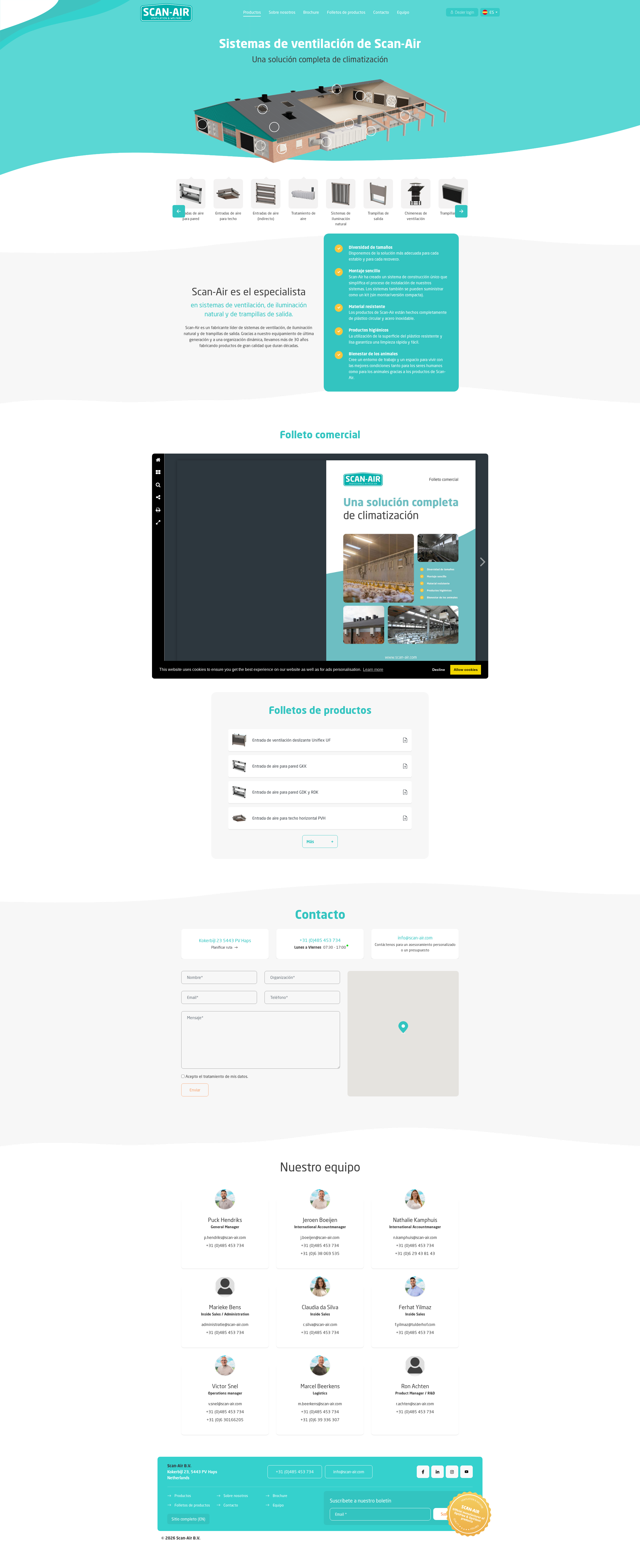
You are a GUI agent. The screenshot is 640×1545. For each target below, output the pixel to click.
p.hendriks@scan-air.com (225, 1237)
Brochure (311, 12)
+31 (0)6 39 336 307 (320, 1419)
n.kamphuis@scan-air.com (415, 1237)
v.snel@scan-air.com (225, 1403)
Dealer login (464, 12)
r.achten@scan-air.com (415, 1403)
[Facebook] (423, 1471)
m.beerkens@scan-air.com (320, 1403)
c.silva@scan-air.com (320, 1324)
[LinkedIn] (437, 1471)
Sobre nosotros (282, 12)
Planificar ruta (221, 947)
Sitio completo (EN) (188, 1518)
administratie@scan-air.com (225, 1324)
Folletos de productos (346, 12)
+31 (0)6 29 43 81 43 (415, 1253)
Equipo (403, 12)
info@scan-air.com (415, 937)
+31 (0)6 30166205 (225, 1419)
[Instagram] (452, 1471)
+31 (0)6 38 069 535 (320, 1253)
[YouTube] (466, 1471)
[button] (320, 841)
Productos (252, 12)
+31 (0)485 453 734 (320, 940)
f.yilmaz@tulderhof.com (415, 1324)
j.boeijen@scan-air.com (320, 1237)
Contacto (381, 12)
